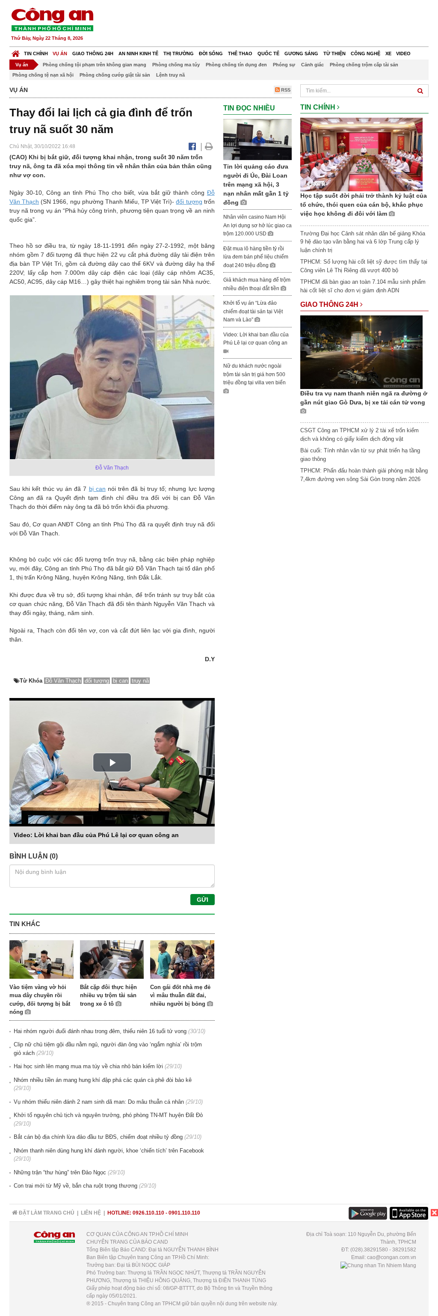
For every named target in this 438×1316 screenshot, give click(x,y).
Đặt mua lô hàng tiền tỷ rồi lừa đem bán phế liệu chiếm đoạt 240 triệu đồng (255, 257)
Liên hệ (91, 1213)
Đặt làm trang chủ (46, 1213)
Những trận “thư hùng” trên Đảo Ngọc (60, 1172)
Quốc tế (268, 53)
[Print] (209, 146)
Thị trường (178, 53)
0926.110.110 (148, 1213)
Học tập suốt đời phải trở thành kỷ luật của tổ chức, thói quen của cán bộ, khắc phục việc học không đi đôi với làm (363, 204)
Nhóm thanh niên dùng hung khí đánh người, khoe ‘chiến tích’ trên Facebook (109, 1150)
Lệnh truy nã (170, 74)
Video (403, 53)
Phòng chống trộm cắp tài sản (364, 64)
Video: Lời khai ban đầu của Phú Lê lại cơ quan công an (96, 835)
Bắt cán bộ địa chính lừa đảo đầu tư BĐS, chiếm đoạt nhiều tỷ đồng (98, 1137)
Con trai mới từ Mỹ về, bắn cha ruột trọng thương (75, 1185)
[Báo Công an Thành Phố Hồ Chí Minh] (15, 51)
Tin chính (36, 53)
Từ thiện (334, 53)
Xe (388, 53)
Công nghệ (365, 53)
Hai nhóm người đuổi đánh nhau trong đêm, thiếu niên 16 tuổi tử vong (100, 1031)
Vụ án (60, 53)
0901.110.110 (184, 1213)
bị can (97, 488)
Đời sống (211, 53)
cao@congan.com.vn (391, 1257)
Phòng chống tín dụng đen (236, 64)
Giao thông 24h (92, 53)
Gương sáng (301, 53)
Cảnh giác (312, 64)
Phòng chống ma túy (176, 64)
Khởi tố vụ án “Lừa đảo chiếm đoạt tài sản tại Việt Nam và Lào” (253, 311)
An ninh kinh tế (138, 53)
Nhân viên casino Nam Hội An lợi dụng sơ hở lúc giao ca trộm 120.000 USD (257, 225)
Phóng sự (284, 64)
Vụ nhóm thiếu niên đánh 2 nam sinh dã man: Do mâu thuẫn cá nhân (99, 1102)
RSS (285, 89)
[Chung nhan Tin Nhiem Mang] (378, 1265)
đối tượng (189, 201)
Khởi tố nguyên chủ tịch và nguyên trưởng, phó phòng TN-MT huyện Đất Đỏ (108, 1115)
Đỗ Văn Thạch (63, 680)
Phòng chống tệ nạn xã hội (43, 74)
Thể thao (240, 53)
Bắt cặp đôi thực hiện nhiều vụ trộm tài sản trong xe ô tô (108, 995)
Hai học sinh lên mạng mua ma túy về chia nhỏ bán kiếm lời (88, 1066)
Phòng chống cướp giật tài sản (115, 74)
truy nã (140, 680)
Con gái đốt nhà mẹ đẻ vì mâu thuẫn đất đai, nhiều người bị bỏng (180, 995)
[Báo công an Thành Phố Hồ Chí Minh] (52, 19)
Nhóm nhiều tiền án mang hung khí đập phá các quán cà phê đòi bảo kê (103, 1080)
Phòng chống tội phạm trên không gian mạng (94, 64)
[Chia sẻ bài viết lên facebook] (192, 146)
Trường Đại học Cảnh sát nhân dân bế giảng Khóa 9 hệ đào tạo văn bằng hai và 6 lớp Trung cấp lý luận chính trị (362, 241)
